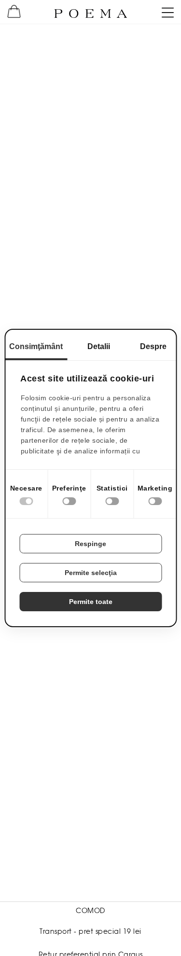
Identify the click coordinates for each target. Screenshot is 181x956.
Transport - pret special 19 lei (90, 931)
